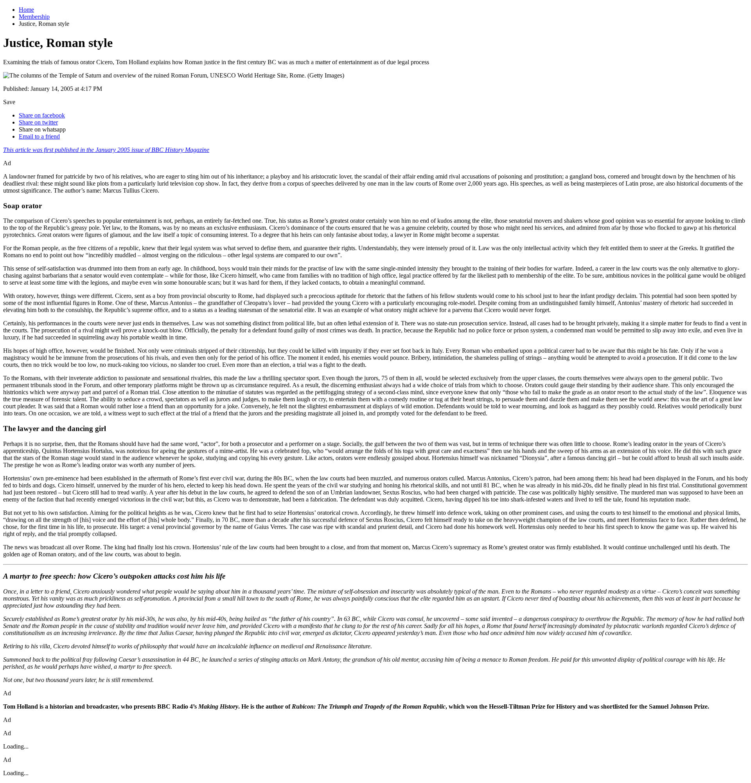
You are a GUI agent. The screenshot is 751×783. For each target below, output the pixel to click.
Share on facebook (42, 115)
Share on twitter (38, 122)
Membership (34, 16)
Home (26, 9)
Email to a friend (39, 136)
